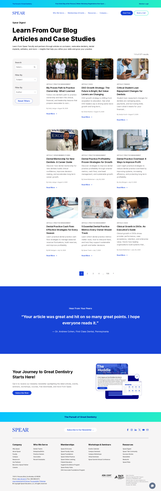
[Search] (34, 67)
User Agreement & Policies (21, 481)
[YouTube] (143, 430)
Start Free (126, 13)
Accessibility (35, 481)
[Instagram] (132, 430)
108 (107, 273)
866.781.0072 (21, 479)
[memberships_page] (80, 417)
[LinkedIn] (135, 430)
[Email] (147, 430)
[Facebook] (128, 430)
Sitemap (43, 481)
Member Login (144, 4)
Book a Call (141, 13)
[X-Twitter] (139, 430)
